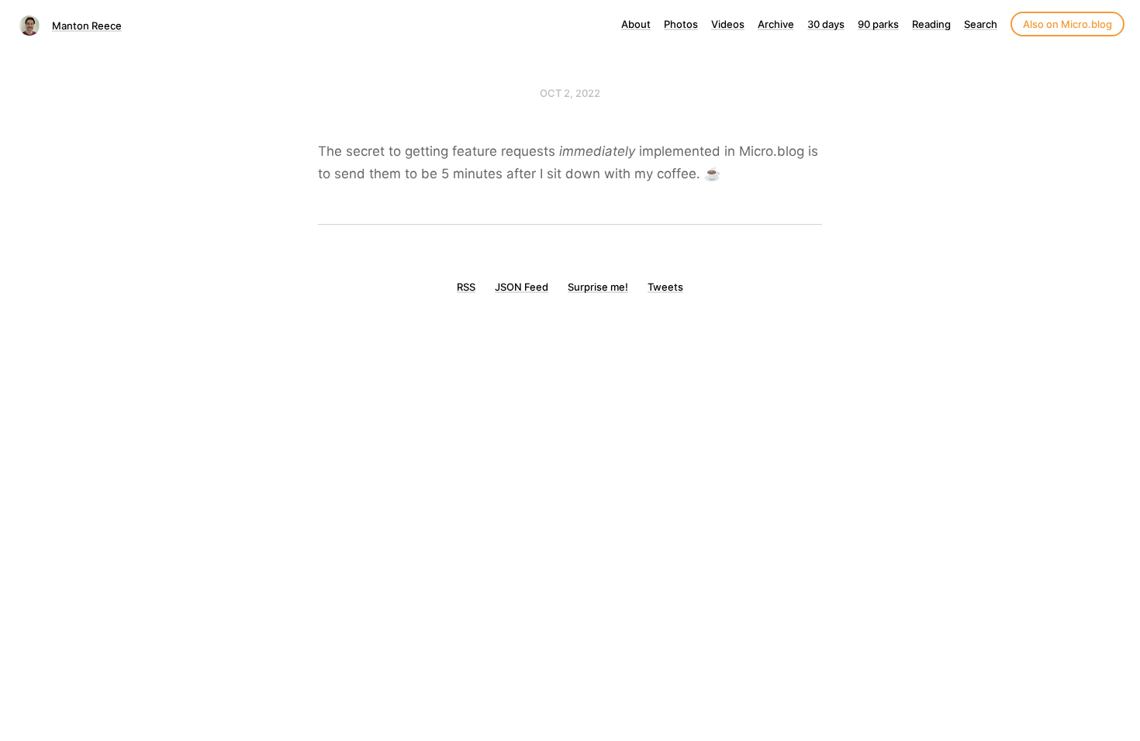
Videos (727, 24)
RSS (466, 287)
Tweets (665, 287)
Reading (931, 24)
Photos (681, 24)
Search (980, 24)
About (636, 24)
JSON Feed (521, 287)
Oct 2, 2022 (570, 93)
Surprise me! (598, 287)
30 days (826, 24)
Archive (776, 24)
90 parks (878, 24)
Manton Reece (87, 25)
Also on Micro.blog (1067, 24)
